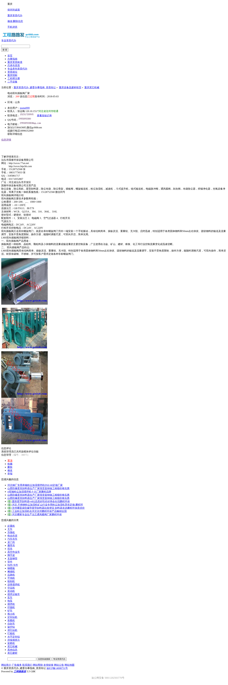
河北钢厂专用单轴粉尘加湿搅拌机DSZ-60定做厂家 (35, 485)
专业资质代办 (8, 40)
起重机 (11, 526)
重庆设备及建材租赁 (70, 87)
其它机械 (12, 646)
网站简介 (6, 665)
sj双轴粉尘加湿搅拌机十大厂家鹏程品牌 (29, 491)
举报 (9, 473)
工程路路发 (20, 671)
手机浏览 (12, 27)
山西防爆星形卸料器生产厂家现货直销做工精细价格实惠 (38, 488)
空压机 (11, 587)
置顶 (9, 460)
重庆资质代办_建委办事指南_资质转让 (35, 87)
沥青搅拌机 (13, 584)
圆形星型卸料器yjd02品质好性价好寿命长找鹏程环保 (38, 501)
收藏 (9, 464)
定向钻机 (12, 617)
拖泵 (9, 601)
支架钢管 (12, 558)
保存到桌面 (13, 9)
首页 (9, 55)
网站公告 (59, 665)
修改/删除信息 (15, 21)
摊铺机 (11, 571)
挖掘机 (11, 607)
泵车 (9, 597)
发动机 (11, 591)
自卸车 (11, 623)
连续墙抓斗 (13, 640)
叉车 (9, 529)
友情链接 (48, 665)
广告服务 (17, 665)
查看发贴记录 (44, 115)
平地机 (11, 578)
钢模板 (11, 568)
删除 (9, 467)
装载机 (11, 620)
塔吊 (9, 548)
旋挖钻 (11, 627)
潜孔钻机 (12, 630)
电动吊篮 (12, 535)
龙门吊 (11, 542)
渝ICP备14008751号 (57, 668)
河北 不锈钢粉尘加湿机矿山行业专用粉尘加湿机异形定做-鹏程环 (45, 504)
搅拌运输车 (13, 594)
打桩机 (11, 633)
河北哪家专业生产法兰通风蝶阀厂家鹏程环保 (34, 514)
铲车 (9, 610)
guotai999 (25, 108)
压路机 (11, 574)
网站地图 (69, 665)
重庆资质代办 (14, 15)
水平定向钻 (13, 636)
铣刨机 (11, 581)
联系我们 (27, 665)
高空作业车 (13, 552)
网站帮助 (38, 665)
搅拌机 (11, 604)
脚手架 (11, 555)
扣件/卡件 (12, 565)
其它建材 (12, 653)
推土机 (11, 614)
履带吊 (11, 545)
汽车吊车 (12, 539)
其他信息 (12, 649)
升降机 (11, 532)
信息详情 (6, 139)
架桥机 (11, 643)
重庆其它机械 (91, 87)
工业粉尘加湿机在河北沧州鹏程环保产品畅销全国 (37, 511)
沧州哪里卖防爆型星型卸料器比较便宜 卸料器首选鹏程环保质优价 (46, 508)
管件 (9, 561)
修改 (9, 470)
